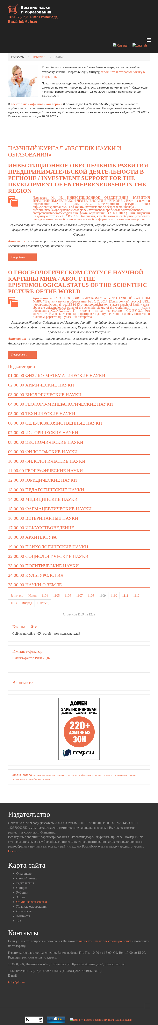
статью (98, 775)
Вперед (27, 603)
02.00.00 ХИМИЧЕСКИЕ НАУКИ (41, 385)
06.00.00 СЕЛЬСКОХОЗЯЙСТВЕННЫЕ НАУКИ (55, 423)
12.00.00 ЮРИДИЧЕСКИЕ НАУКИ (42, 480)
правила (108, 775)
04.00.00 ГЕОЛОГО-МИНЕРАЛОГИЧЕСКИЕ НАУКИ (60, 404)
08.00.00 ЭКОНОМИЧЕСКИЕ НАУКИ (45, 442)
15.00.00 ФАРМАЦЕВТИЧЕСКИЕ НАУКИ (50, 508)
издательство (20, 779)
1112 (136, 595)
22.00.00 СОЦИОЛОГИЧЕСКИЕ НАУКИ (48, 556)
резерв (37, 775)
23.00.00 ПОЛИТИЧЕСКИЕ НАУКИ (43, 565)
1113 (13, 603)
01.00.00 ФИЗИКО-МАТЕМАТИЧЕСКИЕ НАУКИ (56, 375)
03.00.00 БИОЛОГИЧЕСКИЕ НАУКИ (44, 394)
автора (27, 774)
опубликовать (86, 775)
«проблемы (35, 779)
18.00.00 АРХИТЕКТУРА (32, 537)
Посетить (14, 851)
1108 (91, 595)
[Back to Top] (147, 1006)
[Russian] (122, 46)
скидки (132, 775)
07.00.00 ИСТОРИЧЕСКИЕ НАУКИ (43, 432)
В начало (17, 595)
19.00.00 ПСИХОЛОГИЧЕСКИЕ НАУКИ (48, 546)
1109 (102, 595)
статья (16, 774)
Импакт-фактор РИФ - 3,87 (31, 658)
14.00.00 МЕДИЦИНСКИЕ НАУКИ (43, 499)
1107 (79, 595)
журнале (72, 775)
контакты (61, 775)
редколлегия (48, 775)
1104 (45, 595)
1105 (56, 595)
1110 (114, 595)
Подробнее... (19, 257)
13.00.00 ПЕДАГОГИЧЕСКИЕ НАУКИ (46, 489)
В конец (43, 603)
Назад (32, 595)
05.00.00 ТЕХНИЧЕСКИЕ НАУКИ (41, 413)
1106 (68, 595)
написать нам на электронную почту (105, 941)
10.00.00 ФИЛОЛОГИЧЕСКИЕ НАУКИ (46, 461)
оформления (120, 775)
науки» (46, 779)
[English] (141, 46)
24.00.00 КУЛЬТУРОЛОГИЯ (36, 575)
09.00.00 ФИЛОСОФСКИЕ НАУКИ (43, 451)
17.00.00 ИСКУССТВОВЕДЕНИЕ (41, 527)
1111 (125, 595)
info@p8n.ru (28, 21)
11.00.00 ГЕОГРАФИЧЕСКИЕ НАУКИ (45, 470)
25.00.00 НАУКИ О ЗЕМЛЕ (35, 584)
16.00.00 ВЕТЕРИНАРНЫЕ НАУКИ (43, 518)
